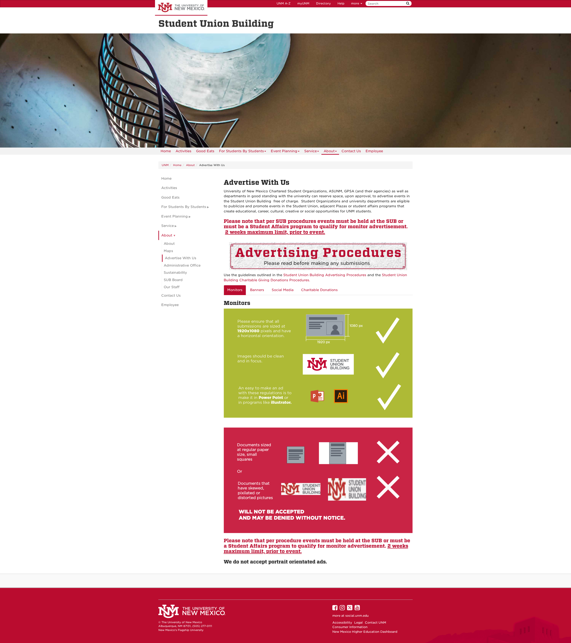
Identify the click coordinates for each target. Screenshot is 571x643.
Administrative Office (182, 265)
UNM (165, 165)
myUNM (303, 3)
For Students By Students (241, 151)
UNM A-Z (284, 3)
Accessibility (342, 622)
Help (340, 3)
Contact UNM (375, 622)
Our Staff (172, 287)
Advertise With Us (180, 258)
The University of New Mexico (181, 8)
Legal (358, 622)
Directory (323, 3)
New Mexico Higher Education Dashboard (364, 631)
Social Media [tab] (283, 290)
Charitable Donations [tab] (319, 290)
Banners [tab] (257, 290)
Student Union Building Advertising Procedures (324, 275)
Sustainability (175, 273)
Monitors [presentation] (234, 290)
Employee (374, 151)
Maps (168, 251)
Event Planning (284, 151)
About (329, 151)
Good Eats (205, 151)
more (355, 3)
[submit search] (407, 3)
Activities (183, 151)
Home (166, 151)
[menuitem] (165, 151)
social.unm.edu (357, 615)
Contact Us (351, 151)
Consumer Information (350, 627)
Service (310, 151)
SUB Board (173, 280)
